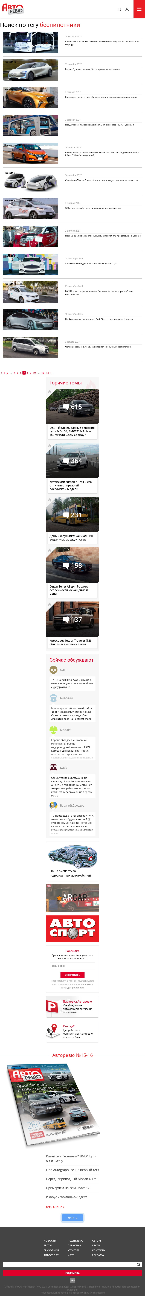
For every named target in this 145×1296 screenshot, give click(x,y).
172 (23, 145)
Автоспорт (51, 1255)
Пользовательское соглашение (57, 1292)
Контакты (98, 1250)
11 (15, 283)
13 (15, 89)
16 (15, 61)
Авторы (97, 1240)
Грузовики (51, 1250)
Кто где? (73, 1250)
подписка (72, 1273)
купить (72, 1217)
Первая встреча (12, 145)
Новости (8, 61)
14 (47, 372)
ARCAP (96, 1245)
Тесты (48, 1245)
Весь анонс (54, 1207)
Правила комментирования (90, 1292)
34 (15, 117)
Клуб (71, 1255)
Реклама (98, 1255)
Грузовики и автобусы (16, 34)
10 (34, 372)
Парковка (74, 1245)
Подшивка (75, 1240)
